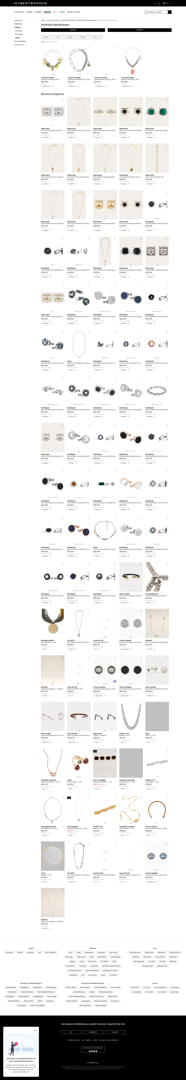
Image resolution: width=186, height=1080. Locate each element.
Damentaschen (11, 987)
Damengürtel (10, 996)
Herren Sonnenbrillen (105, 992)
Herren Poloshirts (85, 1005)
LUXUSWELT (19, 12)
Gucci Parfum (175, 987)
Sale (155, 948)
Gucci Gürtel (149, 992)
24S (39, 952)
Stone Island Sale (135, 952)
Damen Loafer (51, 996)
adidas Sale (173, 957)
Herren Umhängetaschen (77, 996)
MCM (114, 961)
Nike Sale (136, 957)
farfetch (20, 952)
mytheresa (30, 952)
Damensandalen (24, 996)
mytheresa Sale (162, 966)
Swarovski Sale (160, 957)
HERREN (38, 12)
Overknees (50, 1001)
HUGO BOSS (102, 957)
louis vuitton (93, 975)
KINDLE (115, 1032)
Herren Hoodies (72, 1001)
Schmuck (50, 20)
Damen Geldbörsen (27, 992)
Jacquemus (101, 952)
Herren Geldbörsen (100, 987)
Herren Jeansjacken (100, 1001)
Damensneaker (51, 987)
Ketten (56, 20)
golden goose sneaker (110, 970)
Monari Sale (147, 957)
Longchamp (73, 975)
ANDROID (93, 1032)
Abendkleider (24, 987)
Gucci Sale (152, 961)
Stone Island (113, 952)
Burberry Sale (149, 952)
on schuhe (82, 966)
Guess (82, 961)
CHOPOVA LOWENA (67, 20)
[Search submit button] (170, 12)
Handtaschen (37, 987)
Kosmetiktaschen (14, 1001)
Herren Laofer (112, 996)
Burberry (72, 961)
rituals (103, 975)
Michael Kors (89, 952)
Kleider (40, 1001)
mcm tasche (94, 966)
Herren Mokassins (79, 992)
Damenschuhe (28, 1001)
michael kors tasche (75, 970)
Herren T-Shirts (70, 987)
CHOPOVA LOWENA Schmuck (86, 20)
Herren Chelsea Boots (97, 996)
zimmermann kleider (92, 970)
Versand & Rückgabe (74, 1040)
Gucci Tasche (135, 987)
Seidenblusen (22, 1005)
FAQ (83, 1040)
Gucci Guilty (174, 992)
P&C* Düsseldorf (50, 952)
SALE (55, 12)
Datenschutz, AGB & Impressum (109, 1040)
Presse (95, 1040)
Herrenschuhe (115, 987)
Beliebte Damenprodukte (31, 983)
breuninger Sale (148, 966)
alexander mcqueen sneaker (111, 966)
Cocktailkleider (38, 996)
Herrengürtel (86, 1001)
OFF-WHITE (104, 961)
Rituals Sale (161, 952)
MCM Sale (173, 961)
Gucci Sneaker (136, 992)
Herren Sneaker (85, 987)
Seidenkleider (12, 992)
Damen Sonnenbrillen (37, 1005)
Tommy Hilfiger (115, 957)
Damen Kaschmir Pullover (46, 992)
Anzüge (92, 992)
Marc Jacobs (92, 961)
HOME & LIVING (73, 12)
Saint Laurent (81, 957)
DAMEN (29, 12)
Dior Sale (162, 961)
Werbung (88, 1040)
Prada (79, 952)
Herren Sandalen (100, 1005)
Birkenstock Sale (175, 952)
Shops (31, 948)
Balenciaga (69, 957)
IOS (71, 1032)
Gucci (70, 952)
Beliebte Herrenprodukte (93, 983)
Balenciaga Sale (139, 961)
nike (82, 975)
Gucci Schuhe (162, 992)
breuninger (9, 952)
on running (113, 975)
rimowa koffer (70, 966)
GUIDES (62, 12)
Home (43, 20)
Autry (91, 957)
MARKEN (47, 12)
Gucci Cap (147, 987)
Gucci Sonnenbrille (160, 987)
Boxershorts (115, 1001)
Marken (93, 948)
